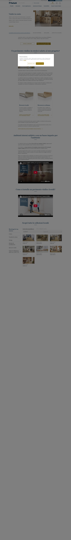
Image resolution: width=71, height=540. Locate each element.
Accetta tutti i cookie (39, 63)
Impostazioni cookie (31, 63)
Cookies (24, 60)
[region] (36, 60)
